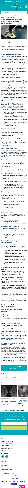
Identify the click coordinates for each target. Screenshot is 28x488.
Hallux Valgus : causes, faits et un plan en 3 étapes (8, 402)
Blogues (8, 15)
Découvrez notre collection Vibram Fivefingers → (14, 367)
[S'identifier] (20, 7)
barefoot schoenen (17, 377)
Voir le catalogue (2, 6)
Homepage (3, 15)
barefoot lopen (6, 377)
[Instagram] (2, 456)
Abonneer (14, 428)
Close (14, 461)
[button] (9, 42)
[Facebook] (6, 456)
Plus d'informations (16, 15)
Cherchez (25, 12)
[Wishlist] (23, 7)
